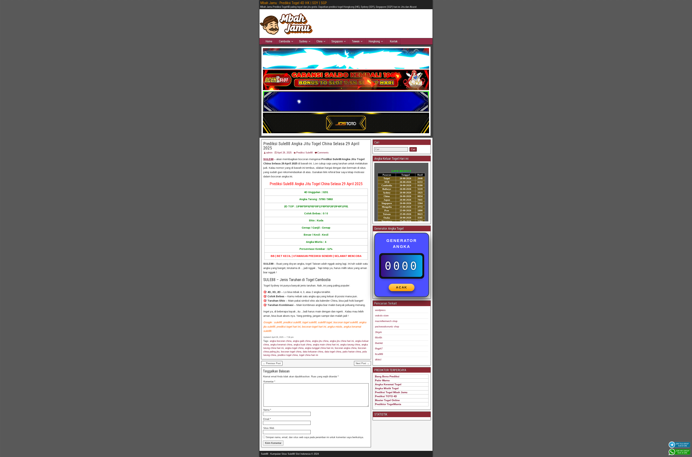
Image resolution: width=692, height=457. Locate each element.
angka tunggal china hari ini (319, 348)
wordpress (380, 310)
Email (267, 419)
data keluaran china (313, 351)
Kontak (394, 41)
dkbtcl (378, 359)
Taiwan (356, 41)
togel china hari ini (308, 355)
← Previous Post (272, 363)
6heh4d (379, 343)
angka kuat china (302, 344)
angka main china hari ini (326, 344)
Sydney (303, 41)
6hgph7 (379, 348)
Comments (323, 152)
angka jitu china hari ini (342, 341)
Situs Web (268, 428)
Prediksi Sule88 (304, 152)
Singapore (337, 41)
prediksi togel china (288, 355)
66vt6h (378, 337)
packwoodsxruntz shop (387, 326)
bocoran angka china (345, 348)
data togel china (333, 351)
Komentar (269, 381)
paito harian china (352, 351)
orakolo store (382, 315)
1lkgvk (378, 332)
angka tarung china (350, 344)
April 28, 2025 (284, 152)
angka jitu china (320, 341)
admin (269, 152)
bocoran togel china (291, 351)
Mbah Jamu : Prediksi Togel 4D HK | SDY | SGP (293, 3)
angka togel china (294, 348)
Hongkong (374, 41)
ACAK (401, 287)
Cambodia (284, 41)
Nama (267, 410)
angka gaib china (301, 341)
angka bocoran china (280, 341)
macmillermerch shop (386, 321)
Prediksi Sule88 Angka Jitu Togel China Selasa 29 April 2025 (311, 146)
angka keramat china (281, 344)
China (319, 41)
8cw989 (379, 354)
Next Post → (362, 363)
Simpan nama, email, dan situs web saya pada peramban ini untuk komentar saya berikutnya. (315, 437)
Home (268, 41)
